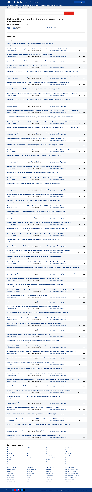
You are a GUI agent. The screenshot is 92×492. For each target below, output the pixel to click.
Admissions (68, 452)
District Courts (10, 479)
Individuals (30, 448)
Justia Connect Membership (71, 469)
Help (61, 490)
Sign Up (82, 2)
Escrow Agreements (11, 252)
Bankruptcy (29, 450)
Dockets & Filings (11, 481)
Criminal (28, 452)
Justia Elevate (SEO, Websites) (72, 475)
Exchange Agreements (11, 398)
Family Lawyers (10, 459)
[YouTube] (15, 490)
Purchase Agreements (11, 50)
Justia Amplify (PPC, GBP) (71, 477)
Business (48, 448)
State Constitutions (31, 469)
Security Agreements (11, 89)
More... (8, 463)
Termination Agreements (12, 106)
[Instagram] (18, 490)
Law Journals (68, 458)
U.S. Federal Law (11, 467)
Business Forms (49, 473)
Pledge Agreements (11, 168)
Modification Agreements (12, 196)
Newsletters (50, 5)
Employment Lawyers (12, 456)
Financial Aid (68, 454)
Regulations (10, 473)
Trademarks (49, 479)
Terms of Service (66, 490)
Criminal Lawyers (11, 454)
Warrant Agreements (11, 297)
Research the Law (27, 5)
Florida (28, 477)
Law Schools (35, 5)
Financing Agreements (11, 420)
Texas (28, 481)
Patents (48, 477)
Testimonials (68, 481)
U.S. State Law (30, 467)
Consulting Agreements (12, 213)
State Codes (29, 471)
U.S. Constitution (11, 469)
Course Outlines (69, 456)
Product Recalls (49, 475)
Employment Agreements (12, 358)
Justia (8, 7)
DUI (27, 456)
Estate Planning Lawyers (13, 458)
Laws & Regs (43, 5)
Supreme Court (10, 475)
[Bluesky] (22, 490)
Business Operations (12, 28)
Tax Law (48, 461)
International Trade (50, 458)
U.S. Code (9, 471)
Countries (48, 481)
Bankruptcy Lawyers (12, 450)
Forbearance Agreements (12, 73)
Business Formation (50, 450)
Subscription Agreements (12, 325)
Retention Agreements (11, 56)
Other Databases (50, 467)
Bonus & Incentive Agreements (13, 291)
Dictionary (67, 450)
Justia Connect (44, 490)
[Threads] (20, 490)
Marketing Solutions (58, 5)
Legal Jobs (48, 469)
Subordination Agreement (12, 229)
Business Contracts (18, 7)
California (29, 475)
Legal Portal (51, 490)
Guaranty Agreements (11, 95)
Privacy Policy (74, 490)
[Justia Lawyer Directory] (26, 490)
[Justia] (13, 2)
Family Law (29, 459)
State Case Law (30, 473)
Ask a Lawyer (18, 5)
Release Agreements (11, 162)
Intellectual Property (51, 456)
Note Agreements (11, 45)
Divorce (28, 454)
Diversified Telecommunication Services (58, 45)
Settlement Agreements (12, 190)
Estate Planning (30, 458)
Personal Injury (30, 461)
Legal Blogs (49, 471)
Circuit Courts (10, 477)
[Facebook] (17, 490)
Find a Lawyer (10, 5)
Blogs (66, 459)
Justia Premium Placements (71, 473)
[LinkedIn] (13, 490)
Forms (12, 7)
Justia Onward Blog (69, 479)
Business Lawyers (11, 452)
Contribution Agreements (12, 409)
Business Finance (11, 27)
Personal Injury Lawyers (13, 461)
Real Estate (48, 459)
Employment (49, 454)
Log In (76, 2)
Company (57, 490)
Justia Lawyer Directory (70, 471)
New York (29, 479)
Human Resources (51, 27)
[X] (24, 490)
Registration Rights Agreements (13, 308)
